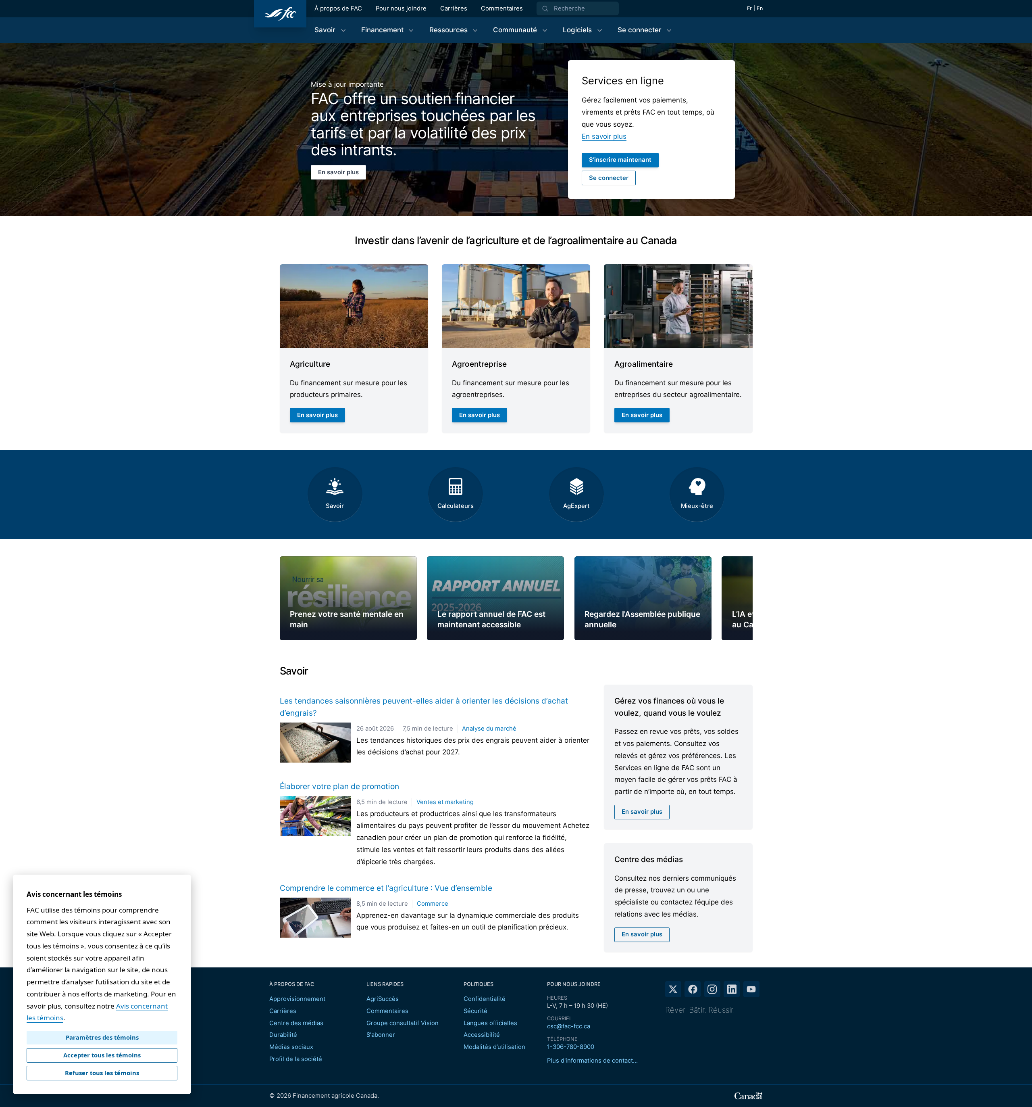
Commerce (432, 903)
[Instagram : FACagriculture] (712, 989)
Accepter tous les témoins (102, 1055)
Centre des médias (296, 1023)
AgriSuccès (382, 999)
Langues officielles (490, 1023)
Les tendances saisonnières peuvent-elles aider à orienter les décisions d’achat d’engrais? (424, 707)
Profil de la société (295, 1059)
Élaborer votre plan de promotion (339, 786)
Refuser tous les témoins (102, 1073)
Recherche (569, 8)
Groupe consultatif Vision (402, 1023)
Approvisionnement (297, 999)
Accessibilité (482, 1034)
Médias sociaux (291, 1047)
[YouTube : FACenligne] (751, 989)
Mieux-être (697, 506)
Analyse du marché (489, 728)
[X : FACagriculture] (673, 989)
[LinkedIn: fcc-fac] (732, 989)
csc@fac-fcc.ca (568, 1026)
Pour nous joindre (401, 8)
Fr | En (755, 8)
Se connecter (608, 178)
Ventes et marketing (445, 802)
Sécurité (475, 1011)
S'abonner (380, 1034)
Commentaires (502, 8)
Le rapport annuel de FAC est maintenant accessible (491, 619)
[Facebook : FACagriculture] (693, 989)
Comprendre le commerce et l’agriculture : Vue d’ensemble (386, 888)
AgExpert (576, 506)
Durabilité (283, 1034)
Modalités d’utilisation (494, 1047)
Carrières (453, 8)
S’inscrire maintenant (620, 159)
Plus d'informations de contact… (592, 1060)
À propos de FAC (338, 8)
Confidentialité (485, 999)
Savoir (335, 506)
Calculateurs (455, 506)
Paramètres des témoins (102, 1037)
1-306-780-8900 (570, 1047)
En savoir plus (342, 174)
